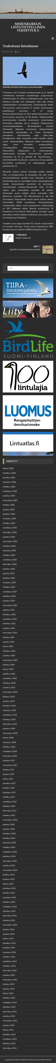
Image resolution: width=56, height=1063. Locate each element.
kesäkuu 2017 (9, 788)
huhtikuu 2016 (9, 847)
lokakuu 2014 (9, 929)
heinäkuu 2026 (9, 473)
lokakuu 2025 (9, 505)
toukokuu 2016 (9, 842)
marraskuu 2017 (10, 765)
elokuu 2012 (8, 1030)
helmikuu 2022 (9, 623)
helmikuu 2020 (9, 683)
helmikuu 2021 (9, 651)
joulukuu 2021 (9, 628)
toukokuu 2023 (9, 582)
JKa (18, 52)
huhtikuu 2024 (9, 555)
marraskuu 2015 (10, 870)
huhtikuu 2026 (9, 486)
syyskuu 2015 (9, 879)
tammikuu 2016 (10, 861)
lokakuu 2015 (9, 874)
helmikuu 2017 (9, 806)
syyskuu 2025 (9, 509)
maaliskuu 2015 (10, 906)
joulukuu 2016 (9, 815)
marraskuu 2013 (10, 979)
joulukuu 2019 (9, 687)
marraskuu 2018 (10, 733)
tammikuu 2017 (10, 810)
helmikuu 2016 (9, 856)
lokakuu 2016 (9, 824)
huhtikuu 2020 (9, 674)
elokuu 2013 (8, 993)
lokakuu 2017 (9, 769)
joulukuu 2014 (9, 920)
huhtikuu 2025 (9, 523)
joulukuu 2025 (9, 495)
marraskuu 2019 (10, 692)
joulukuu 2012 (9, 1016)
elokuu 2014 (8, 938)
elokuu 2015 (8, 884)
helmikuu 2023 (9, 596)
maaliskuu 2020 (10, 678)
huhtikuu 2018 (9, 747)
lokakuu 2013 (9, 984)
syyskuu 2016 (9, 829)
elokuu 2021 (8, 646)
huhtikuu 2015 (9, 902)
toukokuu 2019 (9, 710)
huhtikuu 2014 (9, 957)
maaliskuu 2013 (10, 1002)
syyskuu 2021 (9, 642)
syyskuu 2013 (9, 989)
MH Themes (46, 1060)
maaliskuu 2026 (10, 491)
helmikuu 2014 (9, 966)
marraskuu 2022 (10, 605)
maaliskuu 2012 (10, 1039)
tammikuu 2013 (10, 1011)
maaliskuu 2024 (10, 559)
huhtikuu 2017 (9, 797)
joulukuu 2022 (9, 600)
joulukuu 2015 (9, 865)
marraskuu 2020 (10, 660)
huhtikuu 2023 (9, 587)
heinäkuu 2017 (9, 783)
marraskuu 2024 (10, 541)
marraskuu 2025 (10, 500)
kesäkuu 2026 (9, 477)
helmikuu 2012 (9, 1043)
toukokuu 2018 (9, 742)
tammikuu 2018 (10, 756)
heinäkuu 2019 (9, 705)
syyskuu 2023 (9, 573)
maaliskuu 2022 (10, 619)
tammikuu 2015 (10, 915)
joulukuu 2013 (9, 975)
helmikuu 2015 (9, 911)
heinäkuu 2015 (9, 888)
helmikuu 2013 (9, 1007)
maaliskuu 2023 (10, 591)
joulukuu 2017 (9, 760)
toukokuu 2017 (9, 792)
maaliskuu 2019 (10, 715)
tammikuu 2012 (10, 1048)
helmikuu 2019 (9, 719)
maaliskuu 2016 (10, 852)
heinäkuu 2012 (9, 1034)
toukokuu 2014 (9, 952)
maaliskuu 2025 (10, 527)
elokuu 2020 (8, 669)
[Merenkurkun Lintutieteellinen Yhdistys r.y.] (28, 17)
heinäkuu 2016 (9, 833)
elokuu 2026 (8, 468)
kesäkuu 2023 (9, 578)
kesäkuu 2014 (9, 947)
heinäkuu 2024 (9, 546)
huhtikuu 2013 (9, 998)
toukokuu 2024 (9, 550)
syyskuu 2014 (9, 934)
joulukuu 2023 (9, 569)
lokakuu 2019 (9, 696)
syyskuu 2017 (9, 774)
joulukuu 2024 (9, 537)
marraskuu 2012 (10, 1020)
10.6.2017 (9, 52)
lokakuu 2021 (9, 637)
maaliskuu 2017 (10, 801)
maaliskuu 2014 (10, 961)
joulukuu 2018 (9, 728)
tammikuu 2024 (10, 564)
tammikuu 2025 (10, 532)
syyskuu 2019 (9, 701)
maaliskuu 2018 (10, 751)
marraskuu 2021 (10, 632)
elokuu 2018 (8, 737)
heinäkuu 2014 (9, 943)
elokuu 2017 (8, 779)
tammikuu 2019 (10, 724)
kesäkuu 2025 (9, 514)
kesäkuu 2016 (9, 838)
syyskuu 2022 (9, 610)
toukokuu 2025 (9, 518)
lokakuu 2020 (9, 664)
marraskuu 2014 (10, 925)
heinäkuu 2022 (9, 614)
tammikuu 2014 (10, 970)
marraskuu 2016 (10, 820)
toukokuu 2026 (9, 482)
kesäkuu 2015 (9, 893)
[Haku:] (28, 268)
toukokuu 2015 (9, 897)
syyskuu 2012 (9, 1025)
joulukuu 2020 (9, 655)
